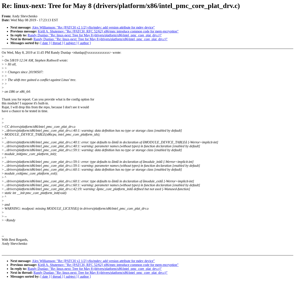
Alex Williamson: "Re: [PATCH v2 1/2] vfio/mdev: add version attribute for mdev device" (93, 27)
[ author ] (84, 43)
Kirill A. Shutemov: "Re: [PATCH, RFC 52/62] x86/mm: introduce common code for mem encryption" (108, 31)
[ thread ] (57, 43)
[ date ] (45, 43)
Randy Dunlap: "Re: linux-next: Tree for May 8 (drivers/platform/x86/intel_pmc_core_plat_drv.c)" (95, 35)
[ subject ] (70, 43)
